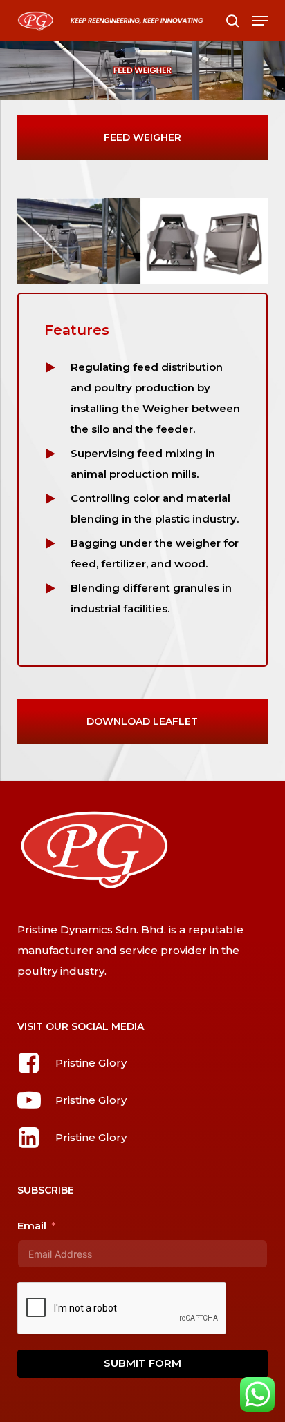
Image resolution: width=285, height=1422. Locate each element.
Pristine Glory (91, 1062)
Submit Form (142, 1363)
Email (31, 1225)
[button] (260, 21)
